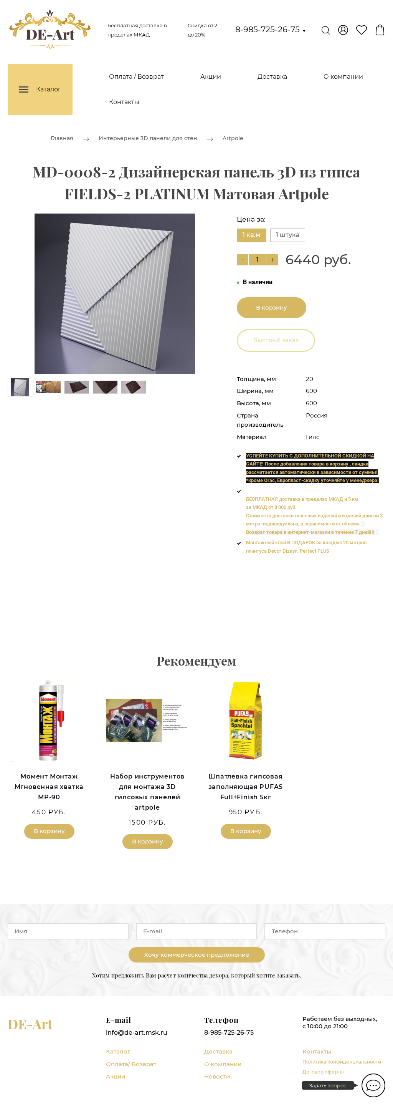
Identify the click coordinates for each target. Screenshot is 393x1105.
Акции (210, 76)
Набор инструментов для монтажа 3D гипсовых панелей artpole (147, 792)
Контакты (124, 102)
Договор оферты (323, 1072)
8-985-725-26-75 (270, 29)
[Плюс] (272, 259)
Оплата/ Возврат (131, 1064)
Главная (62, 138)
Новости (217, 1076)
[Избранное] (361, 30)
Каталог (118, 1051)
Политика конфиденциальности (341, 1062)
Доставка (272, 76)
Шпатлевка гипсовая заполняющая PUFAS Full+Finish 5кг (245, 787)
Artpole (233, 138)
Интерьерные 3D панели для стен (148, 138)
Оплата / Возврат (136, 76)
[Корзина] (380, 30)
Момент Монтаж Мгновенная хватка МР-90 (49, 787)
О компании (343, 76)
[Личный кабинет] (343, 30)
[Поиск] (326, 30)
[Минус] (242, 259)
